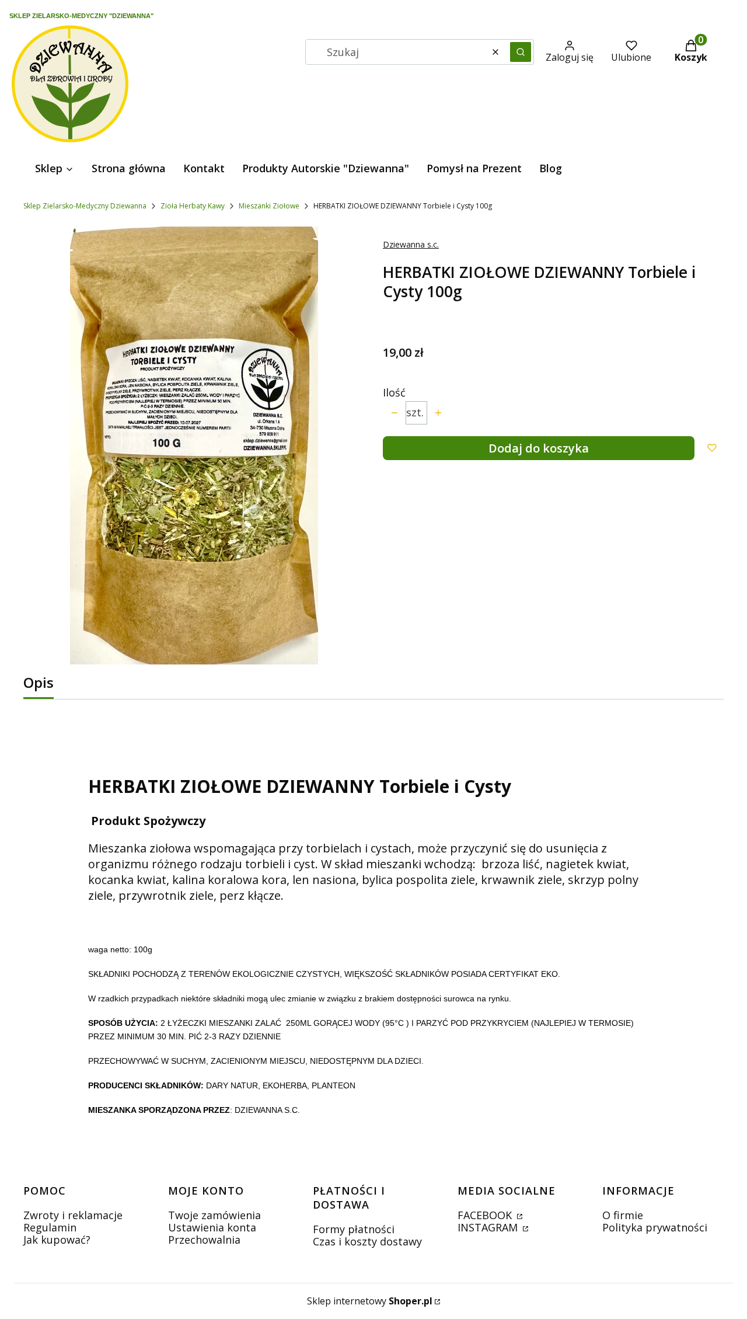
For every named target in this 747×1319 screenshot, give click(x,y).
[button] (520, 52)
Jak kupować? (56, 1240)
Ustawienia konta (212, 1227)
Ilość (394, 393)
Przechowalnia (204, 1240)
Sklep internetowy (369, 1301)
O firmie (622, 1215)
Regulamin (49, 1227)
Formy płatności (354, 1229)
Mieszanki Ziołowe (269, 206)
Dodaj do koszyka (538, 448)
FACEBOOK (486, 1215)
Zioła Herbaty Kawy (192, 206)
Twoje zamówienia (214, 1215)
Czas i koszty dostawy (367, 1241)
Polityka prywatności (654, 1227)
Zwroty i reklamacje (73, 1215)
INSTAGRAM (489, 1227)
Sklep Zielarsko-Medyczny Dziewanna (84, 206)
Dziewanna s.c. (411, 244)
